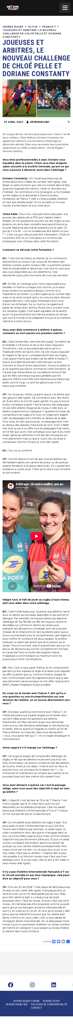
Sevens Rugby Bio (17, 1004)
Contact (36, 1007)
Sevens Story (51, 1001)
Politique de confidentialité (49, 1004)
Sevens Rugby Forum (26, 1001)
